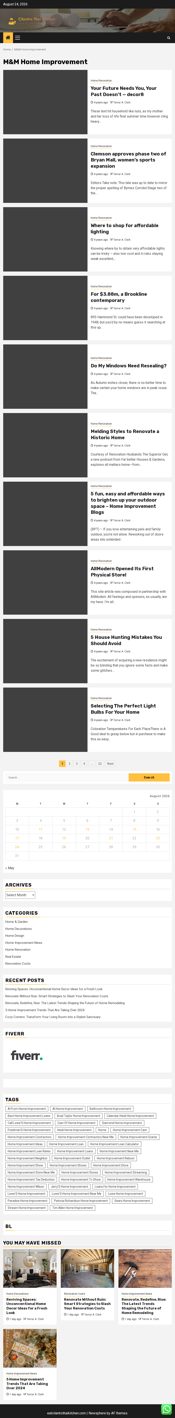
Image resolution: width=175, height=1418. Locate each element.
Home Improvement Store (110, 1165)
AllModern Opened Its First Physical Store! (122, 572)
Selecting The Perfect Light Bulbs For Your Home (123, 709)
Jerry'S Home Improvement (69, 1186)
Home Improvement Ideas (25, 1144)
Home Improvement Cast (130, 1130)
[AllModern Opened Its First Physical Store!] (45, 582)
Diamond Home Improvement (122, 1123)
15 (134, 829)
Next (110, 763)
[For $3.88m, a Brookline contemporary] (45, 308)
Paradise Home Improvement (27, 1200)
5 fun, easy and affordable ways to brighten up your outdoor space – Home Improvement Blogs (128, 503)
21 (111, 838)
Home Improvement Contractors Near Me (86, 1137)
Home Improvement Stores (79, 1172)
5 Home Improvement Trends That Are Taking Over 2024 (44, 1010)
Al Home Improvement (67, 1108)
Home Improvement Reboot (115, 1158)
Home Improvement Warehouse (128, 1179)
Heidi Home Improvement (74, 1130)
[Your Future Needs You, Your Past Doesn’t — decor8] (45, 102)
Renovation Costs (18, 963)
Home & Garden (16, 922)
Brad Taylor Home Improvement (78, 1116)
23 (158, 838)
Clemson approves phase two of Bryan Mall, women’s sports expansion (128, 160)
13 (87, 829)
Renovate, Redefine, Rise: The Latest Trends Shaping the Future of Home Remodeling (65, 1003)
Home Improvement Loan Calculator (114, 1144)
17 (17, 838)
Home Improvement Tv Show (81, 1179)
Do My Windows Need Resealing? (129, 366)
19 (64, 838)
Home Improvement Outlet (72, 1158)
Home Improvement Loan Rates (29, 1151)
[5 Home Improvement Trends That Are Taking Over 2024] (30, 1348)
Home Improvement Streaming (126, 1172)
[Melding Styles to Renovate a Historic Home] (45, 445)
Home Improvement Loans (75, 1151)
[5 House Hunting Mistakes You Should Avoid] (45, 651)
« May (9, 868)
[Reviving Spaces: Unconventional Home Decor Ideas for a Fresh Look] (30, 1268)
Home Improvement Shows (68, 1165)
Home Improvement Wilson (26, 1186)
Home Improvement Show (25, 1165)
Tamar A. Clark (121, 102)
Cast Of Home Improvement (76, 1123)
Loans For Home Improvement (115, 1186)
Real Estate (13, 957)
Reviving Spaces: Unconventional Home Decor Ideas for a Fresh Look (53, 989)
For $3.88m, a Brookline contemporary (119, 297)
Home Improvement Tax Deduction (31, 1179)
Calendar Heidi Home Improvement (130, 1116)
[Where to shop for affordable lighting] (45, 239)
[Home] (8, 38)
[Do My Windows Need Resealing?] (45, 376)
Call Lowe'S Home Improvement (29, 1123)
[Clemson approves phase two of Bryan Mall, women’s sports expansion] (45, 171)
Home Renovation (101, 80)
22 (100, 763)
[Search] (168, 38)
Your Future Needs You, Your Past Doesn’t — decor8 (124, 91)
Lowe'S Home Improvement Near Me (76, 1193)
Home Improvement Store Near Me (31, 1172)
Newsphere (97, 1413)
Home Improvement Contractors (29, 1137)
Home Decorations (18, 929)
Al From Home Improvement (27, 1108)
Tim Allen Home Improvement (72, 1208)
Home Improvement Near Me (119, 1151)
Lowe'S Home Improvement (26, 1193)
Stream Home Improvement (27, 1208)
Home (102, 1130)
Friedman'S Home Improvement (29, 1130)
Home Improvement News (23, 943)
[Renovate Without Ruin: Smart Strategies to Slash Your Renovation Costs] (87, 1268)
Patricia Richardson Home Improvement (81, 1200)
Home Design (14, 936)
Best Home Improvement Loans (29, 1116)
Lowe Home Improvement (125, 1193)
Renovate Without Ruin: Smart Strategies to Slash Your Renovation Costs (56, 996)
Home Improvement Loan (66, 1144)
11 (40, 829)
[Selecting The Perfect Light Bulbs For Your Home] (45, 720)
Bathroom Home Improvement (110, 1108)
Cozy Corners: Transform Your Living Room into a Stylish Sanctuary (53, 1017)
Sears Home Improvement (132, 1200)
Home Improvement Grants (138, 1137)
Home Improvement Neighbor (28, 1158)
